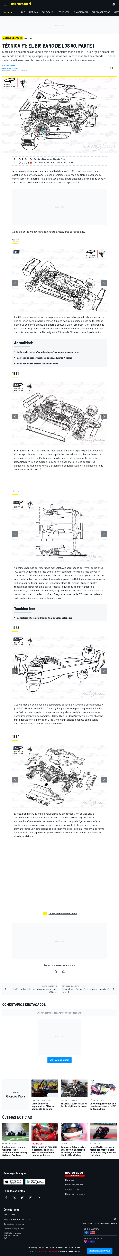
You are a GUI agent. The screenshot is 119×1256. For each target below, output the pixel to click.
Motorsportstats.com (75, 1194)
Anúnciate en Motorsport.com (16, 1219)
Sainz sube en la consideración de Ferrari (37, 363)
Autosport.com (72, 1189)
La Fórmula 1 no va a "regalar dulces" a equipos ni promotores (48, 352)
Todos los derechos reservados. (73, 1251)
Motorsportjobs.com (74, 1184)
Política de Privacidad (79, 1247)
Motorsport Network (47, 1251)
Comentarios (9, 1214)
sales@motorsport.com (14, 1228)
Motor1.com (70, 1180)
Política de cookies (58, 1247)
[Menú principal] (5, 4)
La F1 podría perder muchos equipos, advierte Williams (44, 357)
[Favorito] (105, 68)
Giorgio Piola (8, 66)
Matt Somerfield (10, 68)
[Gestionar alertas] (63, 972)
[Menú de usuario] (113, 4)
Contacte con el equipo (13, 1224)
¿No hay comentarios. (60, 1012)
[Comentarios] (112, 68)
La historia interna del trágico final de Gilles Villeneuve (44, 617)
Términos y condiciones (38, 1247)
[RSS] (39, 1198)
